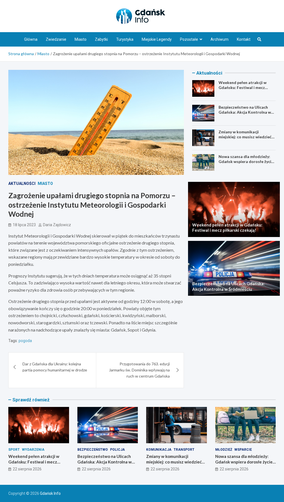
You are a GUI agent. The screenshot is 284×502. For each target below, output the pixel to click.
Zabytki (101, 39)
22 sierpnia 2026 (27, 469)
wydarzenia (33, 450)
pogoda (25, 340)
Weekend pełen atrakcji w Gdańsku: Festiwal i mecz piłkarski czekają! (243, 87)
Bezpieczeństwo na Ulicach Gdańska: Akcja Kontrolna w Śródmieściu (245, 112)
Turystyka (124, 39)
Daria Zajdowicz (57, 225)
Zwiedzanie (56, 39)
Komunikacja (158, 450)
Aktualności (22, 183)
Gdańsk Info (50, 493)
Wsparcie (243, 450)
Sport (14, 450)
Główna (30, 39)
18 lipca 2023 (24, 225)
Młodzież (223, 450)
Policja (117, 450)
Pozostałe (189, 39)
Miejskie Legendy (157, 39)
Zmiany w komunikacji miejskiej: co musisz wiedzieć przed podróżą (245, 136)
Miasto (81, 39)
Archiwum (220, 39)
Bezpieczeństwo (92, 450)
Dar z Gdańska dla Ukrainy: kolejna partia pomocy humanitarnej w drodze (54, 366)
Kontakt (243, 39)
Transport (184, 450)
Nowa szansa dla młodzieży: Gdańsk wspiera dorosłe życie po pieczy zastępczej (246, 161)
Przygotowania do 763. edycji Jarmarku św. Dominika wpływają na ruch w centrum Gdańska (139, 370)
